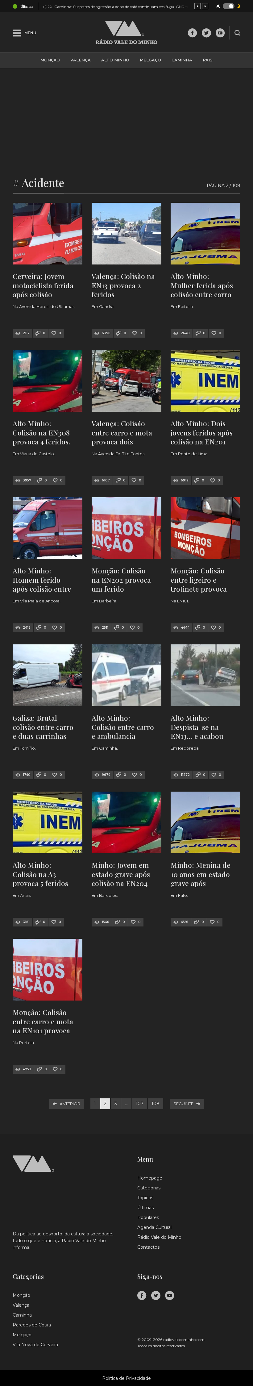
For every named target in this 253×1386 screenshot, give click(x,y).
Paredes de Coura (32, 1325)
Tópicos (145, 1198)
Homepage (149, 1178)
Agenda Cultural (154, 1227)
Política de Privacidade (126, 1378)
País (208, 59)
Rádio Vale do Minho (159, 1237)
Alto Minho (115, 59)
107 (139, 1103)
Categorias (148, 1188)
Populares (148, 1217)
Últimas (145, 1207)
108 (155, 1103)
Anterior (70, 1103)
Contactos (148, 1247)
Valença (80, 59)
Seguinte (183, 1103)
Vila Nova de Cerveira (35, 1344)
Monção (50, 59)
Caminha (182, 59)
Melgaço (150, 59)
